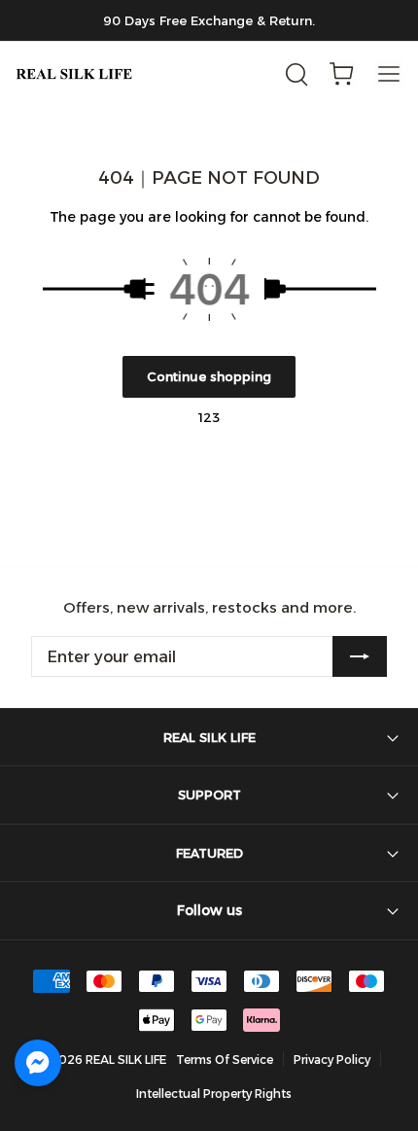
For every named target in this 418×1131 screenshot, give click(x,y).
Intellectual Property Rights (214, 1093)
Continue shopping (209, 376)
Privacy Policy (332, 1059)
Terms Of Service (224, 1059)
